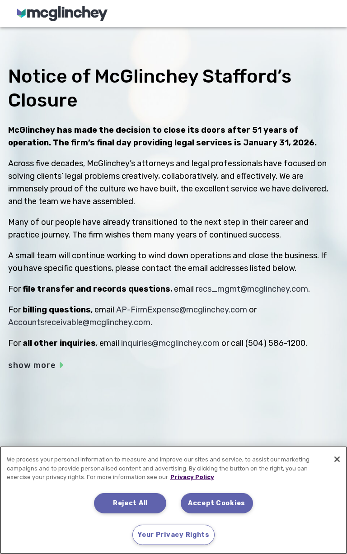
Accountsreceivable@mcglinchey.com (79, 322)
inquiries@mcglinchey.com (170, 343)
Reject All (130, 503)
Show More (32, 365)
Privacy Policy (192, 477)
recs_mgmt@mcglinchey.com (252, 289)
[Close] (337, 459)
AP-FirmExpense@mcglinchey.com (181, 310)
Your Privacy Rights (173, 535)
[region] (173, 500)
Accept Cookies (216, 503)
